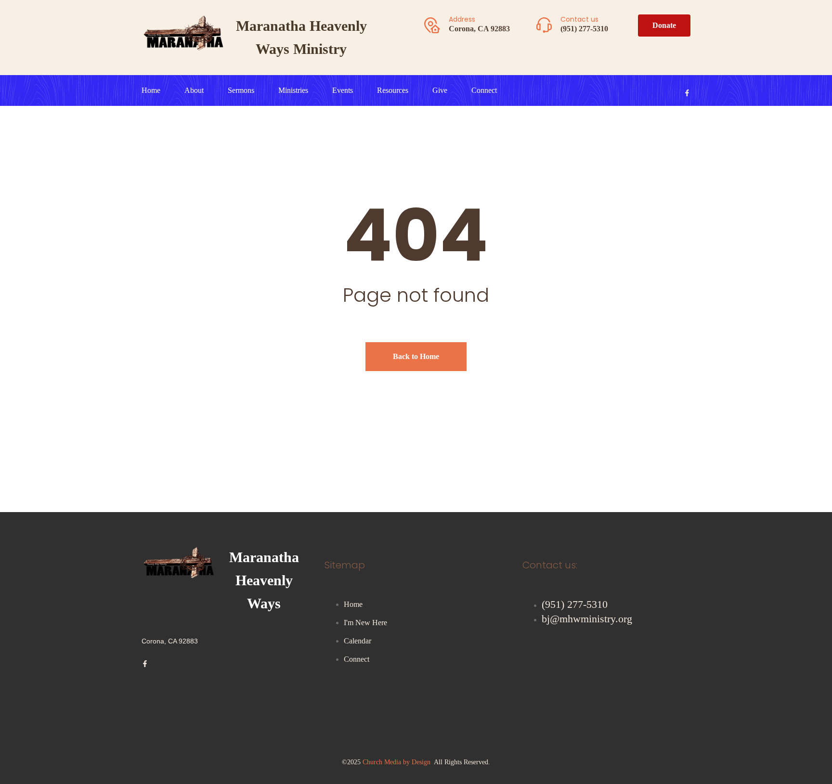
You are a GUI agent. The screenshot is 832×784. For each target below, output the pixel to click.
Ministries (293, 90)
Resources (392, 90)
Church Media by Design (396, 762)
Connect (484, 90)
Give (439, 90)
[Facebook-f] (687, 93)
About (194, 90)
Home (151, 90)
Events (342, 90)
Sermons (241, 90)
